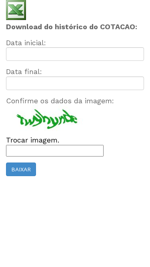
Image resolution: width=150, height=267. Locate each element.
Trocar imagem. (32, 140)
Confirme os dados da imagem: (60, 100)
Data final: (24, 71)
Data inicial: (26, 42)
